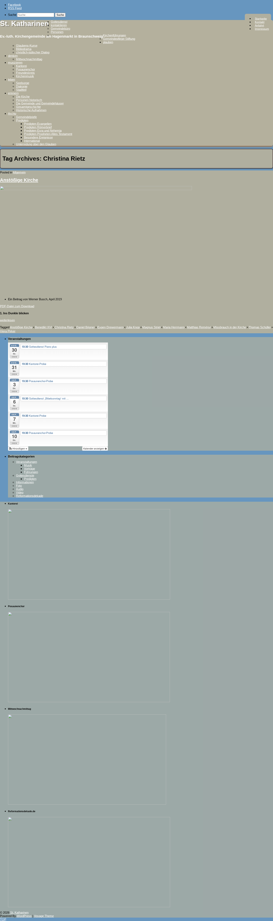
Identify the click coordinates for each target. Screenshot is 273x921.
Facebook (14, 4)
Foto (19, 485)
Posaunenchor (25, 69)
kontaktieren (59, 25)
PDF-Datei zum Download (17, 306)
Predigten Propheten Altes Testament (48, 134)
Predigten (22, 120)
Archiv (12, 113)
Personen (57, 32)
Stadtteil (21, 89)
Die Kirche (23, 96)
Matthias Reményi (199, 327)
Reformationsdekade (29, 496)
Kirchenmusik (25, 76)
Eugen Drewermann (110, 327)
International (32, 140)
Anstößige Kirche (19, 180)
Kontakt (259, 22)
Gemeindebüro (60, 28)
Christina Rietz (64, 327)
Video (19, 492)
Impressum (262, 28)
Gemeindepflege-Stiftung (119, 38)
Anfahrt (259, 25)
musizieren (15, 62)
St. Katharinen (24, 23)
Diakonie (21, 86)
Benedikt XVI (43, 327)
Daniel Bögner (85, 327)
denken (13, 55)
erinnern (13, 93)
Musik (28, 465)
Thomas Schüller (260, 327)
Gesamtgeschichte (28, 106)
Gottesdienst (59, 21)
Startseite (261, 18)
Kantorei (21, 66)
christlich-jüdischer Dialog (32, 52)
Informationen (25, 482)
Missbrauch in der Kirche (229, 327)
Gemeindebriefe (26, 117)
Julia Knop (133, 327)
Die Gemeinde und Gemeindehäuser (40, 103)
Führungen (31, 472)
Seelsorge (22, 83)
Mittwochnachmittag (29, 59)
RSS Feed (15, 8)
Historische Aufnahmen (31, 110)
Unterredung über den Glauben (36, 144)
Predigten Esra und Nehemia (43, 130)
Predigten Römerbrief (38, 127)
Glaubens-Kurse (26, 45)
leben (11, 79)
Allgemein (19, 172)
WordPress (24, 916)
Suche (12, 14)
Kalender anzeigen (94, 448)
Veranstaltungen (26, 462)
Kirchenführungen (114, 35)
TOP (3, 919)
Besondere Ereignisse (38, 137)
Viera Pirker (7, 331)
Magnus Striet (151, 327)
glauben (108, 42)
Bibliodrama (23, 49)
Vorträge (29, 468)
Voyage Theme (44, 916)
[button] (18, 448)
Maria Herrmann (173, 327)
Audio (19, 489)
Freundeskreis (25, 72)
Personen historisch (29, 100)
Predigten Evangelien (38, 123)
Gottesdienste (25, 475)
